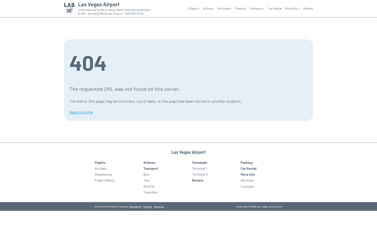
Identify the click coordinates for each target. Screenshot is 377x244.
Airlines (208, 8)
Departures (103, 174)
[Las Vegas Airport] (69, 8)
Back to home (81, 112)
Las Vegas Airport (99, 4)
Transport (150, 168)
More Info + (292, 8)
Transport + (256, 8)
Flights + (194, 8)
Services (247, 180)
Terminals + (224, 8)
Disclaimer (135, 206)
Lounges (247, 186)
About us (159, 206)
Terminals (199, 162)
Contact (147, 206)
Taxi (146, 180)
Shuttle (149, 186)
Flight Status (104, 180)
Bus (146, 174)
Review (308, 8)
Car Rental (275, 8)
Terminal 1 (199, 168)
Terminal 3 (200, 174)
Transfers (150, 192)
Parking (241, 8)
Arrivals (100, 168)
